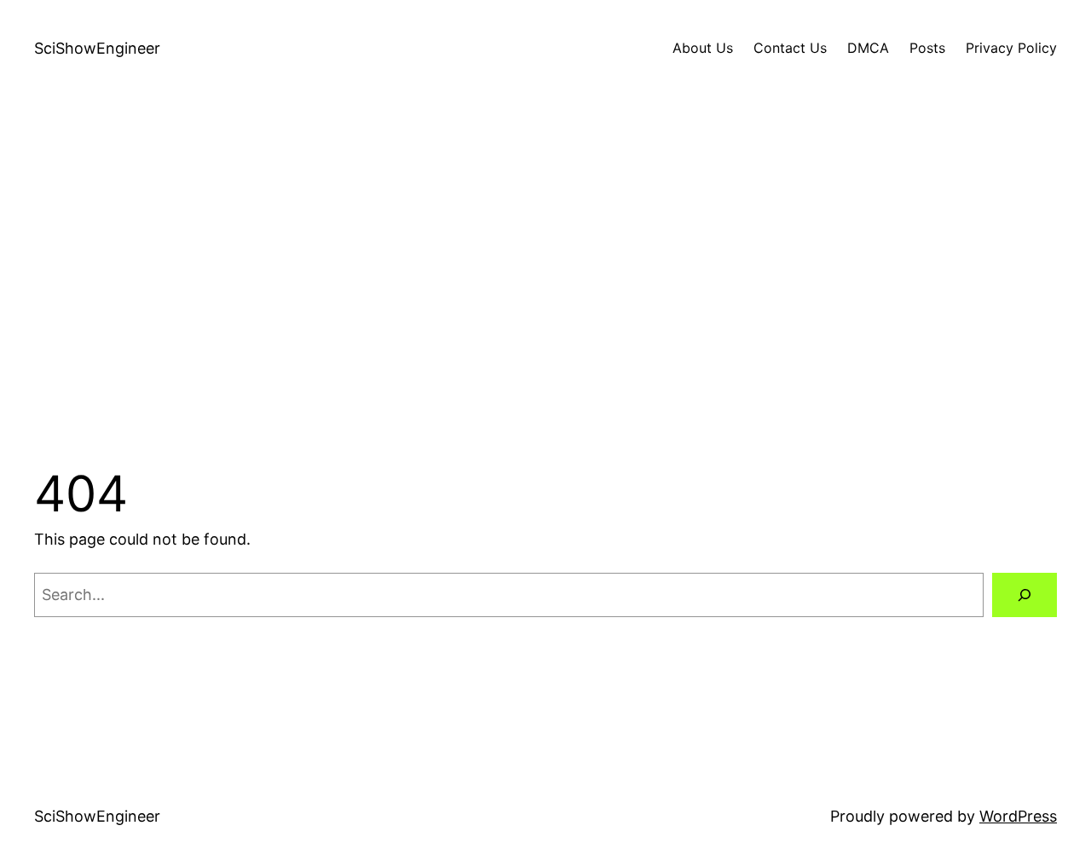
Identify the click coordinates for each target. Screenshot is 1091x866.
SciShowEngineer (97, 48)
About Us (702, 47)
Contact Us (790, 47)
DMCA (868, 47)
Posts (927, 47)
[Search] (1024, 595)
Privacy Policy (1011, 47)
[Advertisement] (545, 277)
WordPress (1018, 816)
